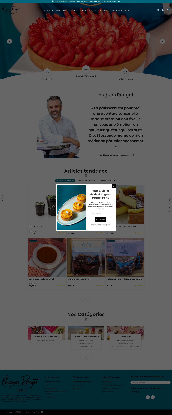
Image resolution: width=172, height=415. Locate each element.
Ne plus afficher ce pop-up (100, 225)
